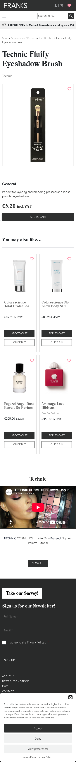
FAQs (5, 686)
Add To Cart (38, 217)
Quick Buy (19, 342)
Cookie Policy (29, 757)
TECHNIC (10, 538)
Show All (38, 563)
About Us (8, 676)
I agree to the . (29, 642)
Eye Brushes (46, 38)
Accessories (18, 38)
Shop (5, 38)
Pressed (55, 538)
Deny (38, 738)
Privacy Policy (44, 757)
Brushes (32, 38)
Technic (7, 76)
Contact (8, 691)
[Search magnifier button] (71, 16)
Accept (38, 728)
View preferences (38, 749)
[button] (70, 697)
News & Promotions (16, 681)
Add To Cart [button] (19, 333)
